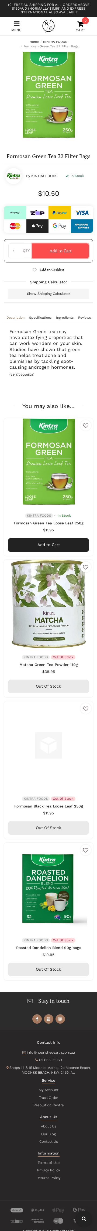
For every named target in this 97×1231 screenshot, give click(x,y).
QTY (26, 251)
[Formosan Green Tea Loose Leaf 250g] (48, 462)
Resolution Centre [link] (49, 1105)
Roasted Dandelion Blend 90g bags (48, 948)
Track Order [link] (48, 1098)
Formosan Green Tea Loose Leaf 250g (49, 523)
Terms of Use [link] (49, 1163)
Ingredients (65, 317)
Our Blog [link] (48, 1134)
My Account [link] (48, 1090)
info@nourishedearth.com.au (51, 1052)
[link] (37, 1019)
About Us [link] (48, 1126)
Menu (16, 30)
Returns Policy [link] (49, 1178)
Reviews (84, 317)
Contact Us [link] (48, 1141)
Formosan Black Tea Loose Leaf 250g (48, 806)
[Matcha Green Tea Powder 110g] (48, 604)
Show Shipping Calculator (48, 294)
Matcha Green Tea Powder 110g (48, 664)
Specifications (40, 317)
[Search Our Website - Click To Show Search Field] (83, 1219)
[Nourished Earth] (48, 26)
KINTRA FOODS (44, 176)
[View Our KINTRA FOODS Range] (13, 176)
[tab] (15, 318)
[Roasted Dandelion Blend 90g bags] (48, 887)
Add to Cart (61, 251)
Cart (80, 26)
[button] (48, 269)
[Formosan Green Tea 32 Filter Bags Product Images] (48, 95)
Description (15, 317)
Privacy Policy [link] (48, 1170)
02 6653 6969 (50, 1060)
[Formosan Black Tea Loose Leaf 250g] (48, 745)
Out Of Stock (48, 686)
